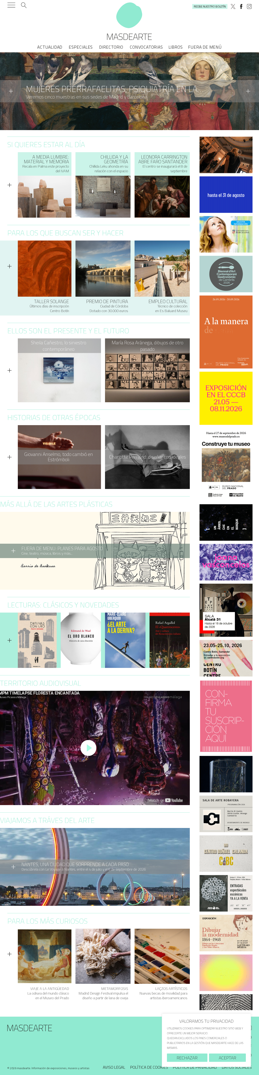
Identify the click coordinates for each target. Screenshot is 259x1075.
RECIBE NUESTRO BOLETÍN (210, 6)
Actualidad (49, 47)
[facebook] (241, 6)
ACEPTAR (227, 1057)
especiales (81, 47)
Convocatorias (146, 47)
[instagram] (249, 6)
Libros (176, 47)
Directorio (111, 47)
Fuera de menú (205, 47)
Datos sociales (237, 1067)
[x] (233, 6)
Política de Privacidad (195, 1067)
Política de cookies (149, 1067)
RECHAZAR (187, 1057)
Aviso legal (114, 1067)
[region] (206, 1040)
